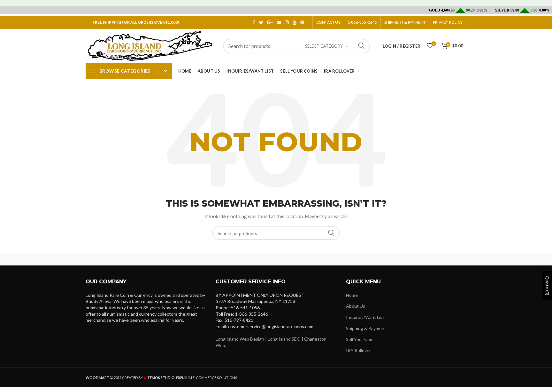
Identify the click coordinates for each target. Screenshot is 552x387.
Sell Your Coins (361, 339)
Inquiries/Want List (365, 317)
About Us (355, 306)
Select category (324, 46)
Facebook (254, 22)
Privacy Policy (448, 22)
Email (279, 22)
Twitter (261, 22)
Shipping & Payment (366, 328)
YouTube (294, 22)
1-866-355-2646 (362, 22)
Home (352, 295)
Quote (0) (547, 285)
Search (361, 46)
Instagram (287, 22)
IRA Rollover (358, 350)
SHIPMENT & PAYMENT (405, 22)
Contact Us (328, 22)
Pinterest (302, 22)
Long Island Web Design (240, 339)
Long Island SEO (284, 339)
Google (270, 22)
